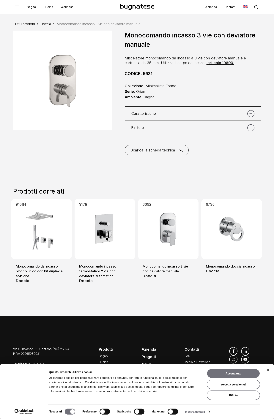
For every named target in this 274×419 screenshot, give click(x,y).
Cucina (103, 362)
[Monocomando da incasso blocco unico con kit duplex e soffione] (41, 229)
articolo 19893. (220, 63)
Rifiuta (233, 395)
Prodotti (106, 349)
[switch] (105, 412)
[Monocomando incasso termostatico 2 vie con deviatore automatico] (105, 229)
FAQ (187, 356)
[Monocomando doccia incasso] (231, 229)
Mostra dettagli (195, 411)
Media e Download (197, 362)
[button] (17, 7)
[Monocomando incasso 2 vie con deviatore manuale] (168, 229)
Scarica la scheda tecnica (152, 150)
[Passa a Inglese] (245, 7)
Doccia (45, 24)
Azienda (149, 349)
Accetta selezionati (233, 384)
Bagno (103, 356)
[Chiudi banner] (268, 370)
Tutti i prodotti (24, 24)
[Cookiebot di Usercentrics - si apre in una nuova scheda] (24, 412)
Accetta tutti (233, 373)
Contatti (192, 349)
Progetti (149, 357)
